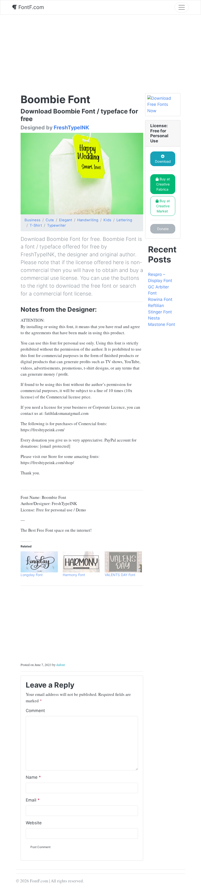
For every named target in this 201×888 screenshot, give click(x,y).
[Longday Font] (39, 562)
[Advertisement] (100, 51)
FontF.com (30, 7)
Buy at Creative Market (163, 206)
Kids (107, 220)
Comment (35, 710)
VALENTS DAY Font (120, 575)
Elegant (65, 220)
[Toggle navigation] (182, 7)
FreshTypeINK (71, 127)
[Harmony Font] (81, 562)
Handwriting (87, 220)
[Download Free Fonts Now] (162, 104)
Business (32, 220)
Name (33, 777)
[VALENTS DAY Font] (123, 562)
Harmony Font (74, 575)
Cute (50, 220)
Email (33, 800)
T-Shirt (36, 225)
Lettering (124, 220)
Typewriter (56, 225)
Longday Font (32, 575)
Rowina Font (160, 299)
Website (34, 822)
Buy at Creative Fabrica (163, 184)
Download (163, 161)
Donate (163, 229)
